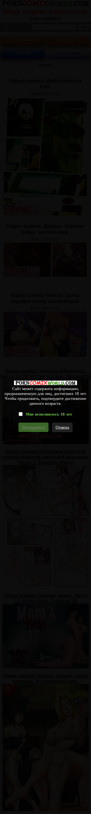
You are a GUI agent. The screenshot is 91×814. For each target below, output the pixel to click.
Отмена (62, 427)
